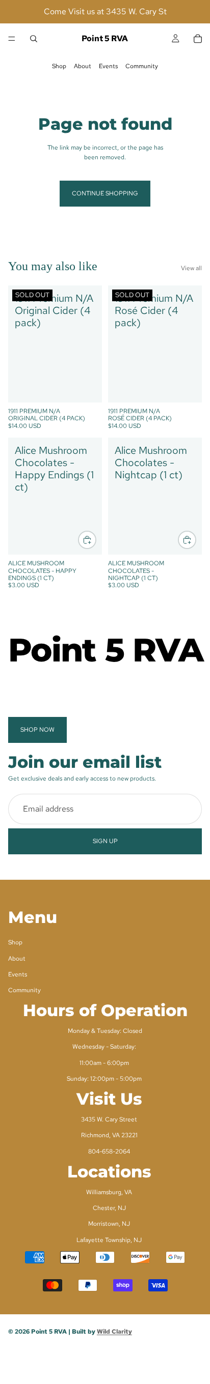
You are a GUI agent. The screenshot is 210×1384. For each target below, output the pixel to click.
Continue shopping (105, 193)
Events (108, 66)
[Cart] (198, 38)
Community (141, 66)
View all (191, 268)
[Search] (33, 38)
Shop (59, 66)
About (82, 66)
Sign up (105, 841)
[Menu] (11, 38)
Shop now (37, 730)
